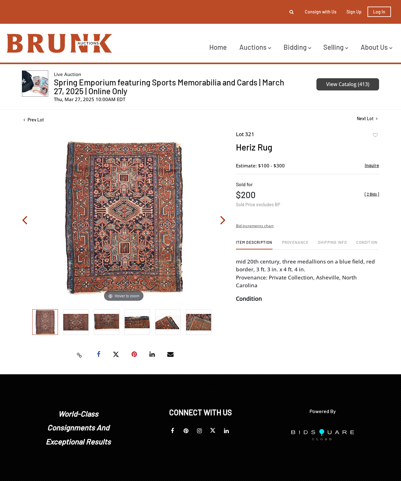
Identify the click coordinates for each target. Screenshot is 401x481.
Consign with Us (320, 11)
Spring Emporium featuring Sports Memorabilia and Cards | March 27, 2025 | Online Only (169, 86)
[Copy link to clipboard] (79, 354)
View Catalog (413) (347, 84)
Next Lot (365, 118)
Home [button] (218, 47)
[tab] (254, 244)
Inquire (372, 165)
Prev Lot (35, 119)
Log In (379, 11)
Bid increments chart (255, 225)
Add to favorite (375, 135)
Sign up (354, 11)
